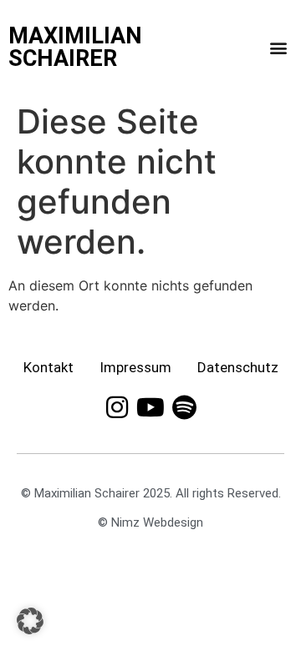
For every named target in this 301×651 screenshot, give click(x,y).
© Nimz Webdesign (150, 522)
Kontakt (48, 367)
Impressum (135, 367)
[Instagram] (117, 407)
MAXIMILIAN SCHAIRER (75, 47)
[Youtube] (150, 407)
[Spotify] (183, 407)
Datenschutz (237, 367)
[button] (278, 48)
